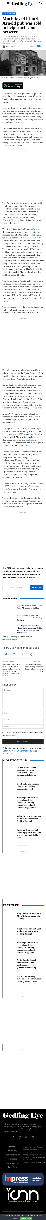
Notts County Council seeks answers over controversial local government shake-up (26, 771)
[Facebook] (6, 655)
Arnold (5, 96)
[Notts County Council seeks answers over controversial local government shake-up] (9, 771)
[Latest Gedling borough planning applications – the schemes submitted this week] (9, 833)
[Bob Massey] (4, 46)
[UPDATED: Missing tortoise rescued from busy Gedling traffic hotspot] (9, 978)
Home (4, 11)
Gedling (29, 440)
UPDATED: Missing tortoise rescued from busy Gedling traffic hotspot (29, 979)
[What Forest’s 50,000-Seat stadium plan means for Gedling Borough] (8, 618)
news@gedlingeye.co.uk (9, 639)
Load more (22, 844)
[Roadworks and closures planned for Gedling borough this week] (9, 786)
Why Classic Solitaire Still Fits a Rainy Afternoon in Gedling (29, 607)
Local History (12, 11)
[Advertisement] (23, 175)
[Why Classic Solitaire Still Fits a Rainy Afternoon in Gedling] (8, 607)
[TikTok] (22, 655)
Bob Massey (12, 46)
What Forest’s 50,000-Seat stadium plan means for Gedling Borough (29, 618)
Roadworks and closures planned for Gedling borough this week (28, 786)
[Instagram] (14, 655)
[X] (30, 655)
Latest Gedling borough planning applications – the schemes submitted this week (29, 834)
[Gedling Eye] (23, 4)
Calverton (36, 229)
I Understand (26, 1218)
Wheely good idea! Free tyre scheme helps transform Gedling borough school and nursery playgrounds (27, 802)
